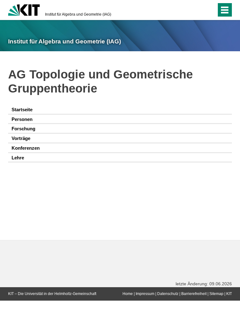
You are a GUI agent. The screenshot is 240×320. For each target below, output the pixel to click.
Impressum (145, 294)
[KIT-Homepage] (24, 9)
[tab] (120, 110)
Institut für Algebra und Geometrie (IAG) (78, 14)
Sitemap (216, 294)
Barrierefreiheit (194, 294)
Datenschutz (167, 294)
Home (127, 294)
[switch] (199, 10)
